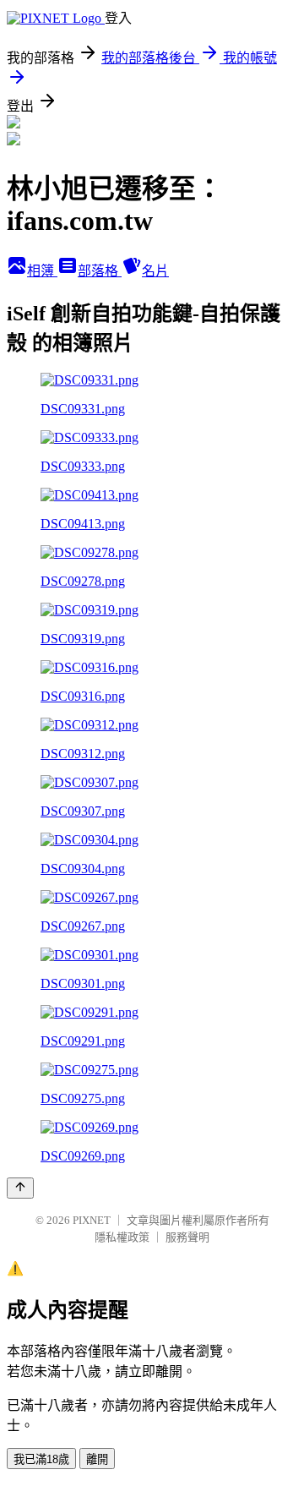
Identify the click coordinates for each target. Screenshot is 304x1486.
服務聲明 (187, 1237)
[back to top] (20, 1188)
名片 (155, 271)
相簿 (42, 271)
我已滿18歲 (41, 1459)
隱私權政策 (122, 1237)
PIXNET (92, 1220)
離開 (97, 1459)
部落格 (100, 271)
